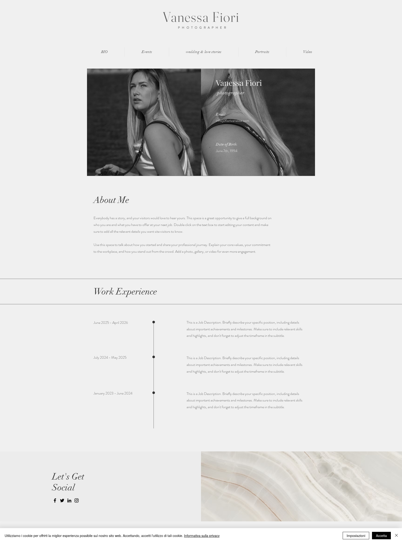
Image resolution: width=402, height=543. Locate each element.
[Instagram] (76, 500)
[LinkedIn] (69, 500)
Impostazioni (356, 535)
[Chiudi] (396, 535)
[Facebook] (55, 500)
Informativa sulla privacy (202, 535)
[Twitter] (62, 500)
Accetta (381, 535)
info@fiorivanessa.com (232, 120)
